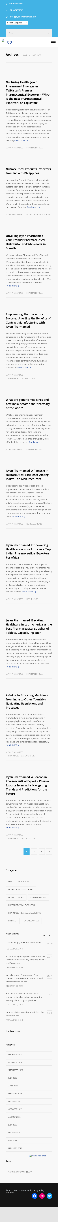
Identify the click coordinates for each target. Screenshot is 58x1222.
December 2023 (15, 1054)
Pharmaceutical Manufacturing (24, 913)
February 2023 (15, 1093)
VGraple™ (10, 1192)
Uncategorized (31, 920)
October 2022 (15, 1109)
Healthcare (32, 599)
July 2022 (12, 1124)
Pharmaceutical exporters (21, 378)
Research (12, 920)
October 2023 (15, 1062)
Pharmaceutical (34, 147)
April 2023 (13, 1085)
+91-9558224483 (16, 4)
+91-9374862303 (16, 10)
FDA (10, 881)
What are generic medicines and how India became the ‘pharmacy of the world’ (28, 404)
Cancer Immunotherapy (20, 1172)
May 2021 (12, 1140)
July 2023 (12, 1078)
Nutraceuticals (34, 524)
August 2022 (14, 1117)
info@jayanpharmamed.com (23, 17)
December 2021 (15, 1132)
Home (24, 55)
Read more (19, 140)
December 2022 (15, 1101)
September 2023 (15, 1070)
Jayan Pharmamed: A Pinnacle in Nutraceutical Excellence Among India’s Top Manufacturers (27, 475)
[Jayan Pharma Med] (26, 41)
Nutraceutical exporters (38, 214)
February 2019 (15, 1148)
